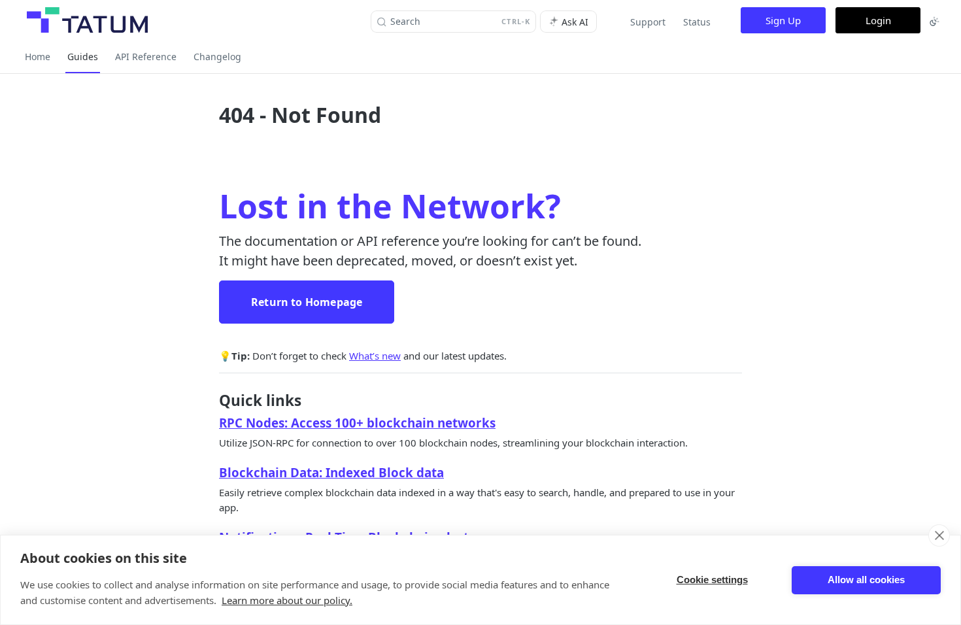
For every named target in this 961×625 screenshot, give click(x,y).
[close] (939, 535)
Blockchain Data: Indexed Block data (331, 472)
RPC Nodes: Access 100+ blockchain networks (357, 422)
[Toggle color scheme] (934, 21)
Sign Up (783, 20)
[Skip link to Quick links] (210, 400)
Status (697, 22)
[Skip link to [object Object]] (210, 423)
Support (648, 22)
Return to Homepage (306, 302)
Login (878, 20)
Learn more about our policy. (287, 600)
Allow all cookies (866, 579)
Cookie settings (712, 579)
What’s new (375, 355)
